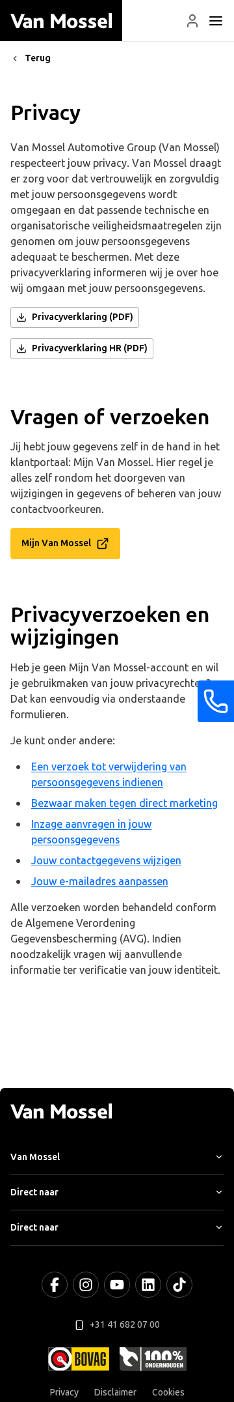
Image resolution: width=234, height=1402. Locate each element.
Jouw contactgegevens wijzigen (106, 860)
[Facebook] (55, 1285)
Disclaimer (115, 1392)
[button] (192, 20)
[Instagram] (86, 1285)
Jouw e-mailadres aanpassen (99, 881)
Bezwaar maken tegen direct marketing (124, 803)
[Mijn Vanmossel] (192, 20)
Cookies (168, 1392)
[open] (216, 21)
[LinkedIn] (148, 1285)
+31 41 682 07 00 (125, 1324)
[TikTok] (179, 1285)
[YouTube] (117, 1285)
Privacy (64, 1392)
